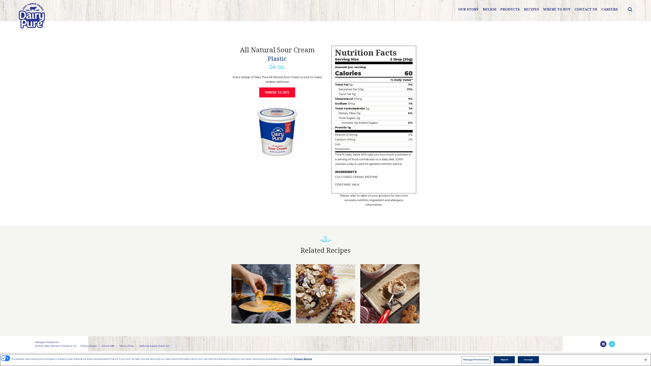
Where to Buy (556, 9)
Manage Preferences (47, 342)
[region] (325, 360)
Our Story (468, 9)
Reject (504, 359)
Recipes (531, 9)
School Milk (108, 346)
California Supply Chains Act (154, 346)
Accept (528, 359)
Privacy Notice (89, 346)
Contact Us (586, 9)
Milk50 (489, 9)
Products (510, 9)
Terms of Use (126, 346)
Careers (609, 9)
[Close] (645, 359)
